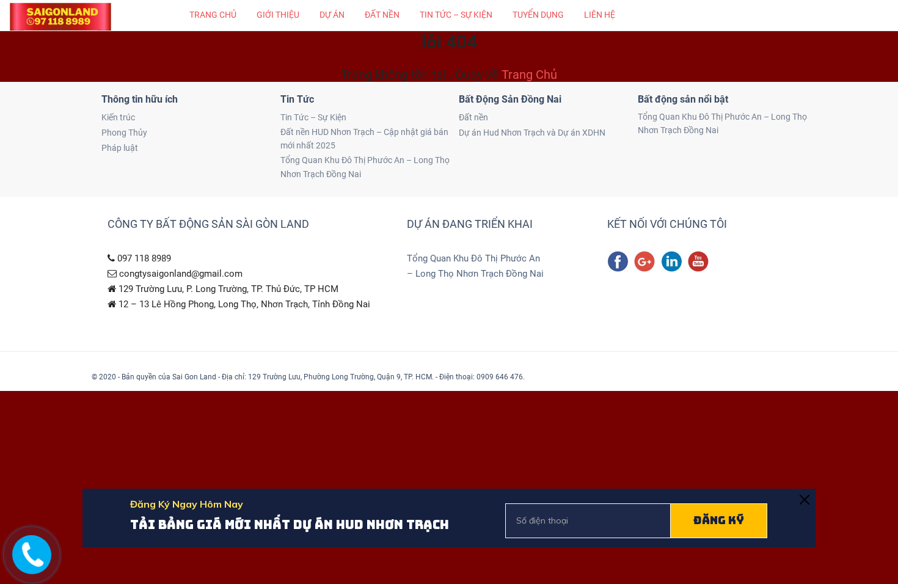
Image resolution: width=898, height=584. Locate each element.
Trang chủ (212, 15)
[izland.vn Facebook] (618, 262)
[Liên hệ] (28, 563)
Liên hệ (599, 15)
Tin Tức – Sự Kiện (456, 15)
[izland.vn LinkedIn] (672, 262)
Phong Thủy (124, 132)
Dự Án (332, 15)
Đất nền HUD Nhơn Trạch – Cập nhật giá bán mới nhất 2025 (364, 138)
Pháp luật (119, 148)
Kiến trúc (118, 117)
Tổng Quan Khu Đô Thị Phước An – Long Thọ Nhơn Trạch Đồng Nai (365, 166)
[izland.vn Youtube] (699, 262)
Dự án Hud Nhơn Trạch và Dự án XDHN (532, 132)
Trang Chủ (529, 74)
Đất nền (382, 15)
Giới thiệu (278, 15)
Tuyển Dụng (538, 15)
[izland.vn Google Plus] (645, 262)
